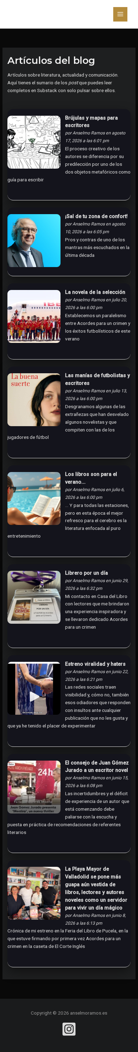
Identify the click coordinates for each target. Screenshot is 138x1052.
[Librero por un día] (34, 599)
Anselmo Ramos (89, 133)
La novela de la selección (95, 292)
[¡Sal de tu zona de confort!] (34, 243)
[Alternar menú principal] (120, 14)
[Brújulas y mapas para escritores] (34, 144)
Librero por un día (86, 573)
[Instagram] (69, 1029)
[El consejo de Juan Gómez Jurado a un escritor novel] (34, 789)
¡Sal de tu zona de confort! (96, 216)
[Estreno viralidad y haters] (34, 690)
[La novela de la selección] (34, 318)
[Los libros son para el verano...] (34, 500)
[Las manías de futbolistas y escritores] (34, 402)
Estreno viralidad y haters (95, 664)
